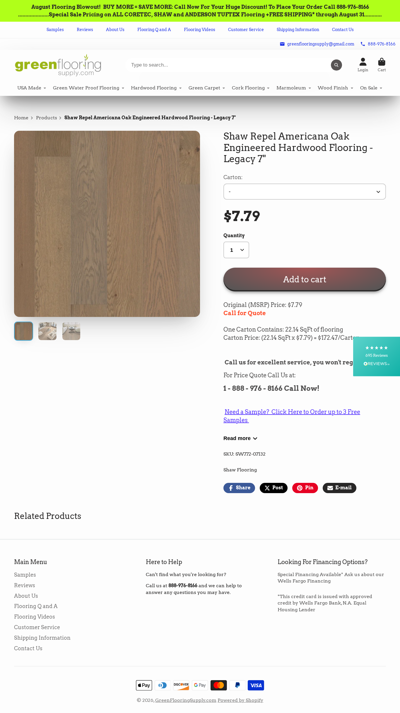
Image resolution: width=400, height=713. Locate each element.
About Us (115, 29)
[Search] (336, 65)
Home (21, 117)
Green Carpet (204, 88)
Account (363, 65)
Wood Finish (333, 88)
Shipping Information (298, 29)
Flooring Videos (199, 29)
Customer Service (246, 29)
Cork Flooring (248, 88)
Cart (382, 65)
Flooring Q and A (154, 29)
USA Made (29, 88)
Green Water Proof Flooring (86, 88)
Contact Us (343, 29)
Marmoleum (291, 88)
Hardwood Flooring (154, 88)
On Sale (368, 88)
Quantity (234, 235)
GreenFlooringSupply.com (185, 700)
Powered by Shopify (240, 700)
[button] (376, 356)
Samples (55, 29)
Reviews (85, 29)
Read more (237, 438)
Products (46, 117)
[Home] (58, 65)
